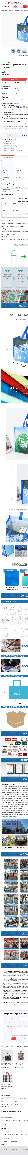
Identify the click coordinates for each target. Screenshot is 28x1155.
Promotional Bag (16, 1120)
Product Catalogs (22, 1098)
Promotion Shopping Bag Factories (10, 1134)
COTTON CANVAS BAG (6, 1104)
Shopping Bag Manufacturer (9, 1138)
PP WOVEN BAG (5, 1106)
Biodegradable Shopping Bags (9, 1124)
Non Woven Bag (6, 1120)
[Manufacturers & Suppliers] (14, 2)
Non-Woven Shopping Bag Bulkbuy (10, 1141)
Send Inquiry (14, 79)
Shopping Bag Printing (17, 1131)
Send (14, 1038)
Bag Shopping (6, 1131)
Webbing (16, 1101)
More (2, 1144)
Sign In (3, 150)
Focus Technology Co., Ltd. (18, 1149)
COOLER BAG (18, 1104)
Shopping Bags (18, 10)
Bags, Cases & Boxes (9, 10)
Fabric (2, 1101)
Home (2, 10)
